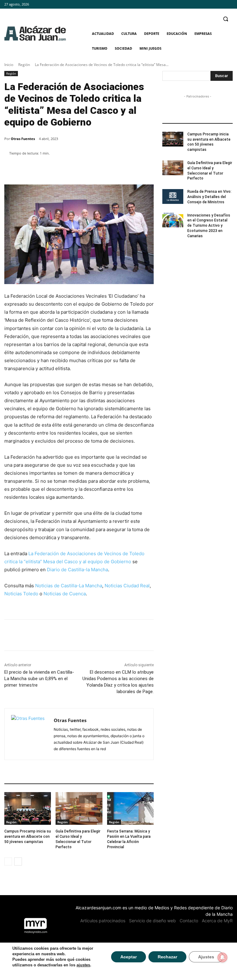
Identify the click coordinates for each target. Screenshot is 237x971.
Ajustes (206, 956)
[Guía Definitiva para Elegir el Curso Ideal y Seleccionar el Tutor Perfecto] (79, 808)
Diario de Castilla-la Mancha (77, 569)
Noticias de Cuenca (65, 594)
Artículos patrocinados (102, 920)
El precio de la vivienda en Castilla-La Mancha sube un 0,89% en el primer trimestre (39, 678)
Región (24, 64)
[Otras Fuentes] (29, 734)
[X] (229, 4)
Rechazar (167, 956)
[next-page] (18, 861)
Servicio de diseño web (152, 920)
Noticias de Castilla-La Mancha (68, 586)
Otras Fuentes (23, 138)
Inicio (8, 64)
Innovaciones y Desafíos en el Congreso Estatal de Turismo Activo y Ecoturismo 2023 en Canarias (208, 225)
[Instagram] (220, 4)
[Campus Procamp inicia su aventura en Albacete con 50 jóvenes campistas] (27, 808)
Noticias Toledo (21, 594)
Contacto (189, 920)
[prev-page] (8, 861)
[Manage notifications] (222, 957)
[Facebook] (212, 4)
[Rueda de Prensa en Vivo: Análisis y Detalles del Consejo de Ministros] (172, 196)
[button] (225, 19)
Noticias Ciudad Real (127, 586)
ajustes (83, 965)
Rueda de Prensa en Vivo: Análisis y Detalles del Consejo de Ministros (209, 196)
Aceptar (128, 956)
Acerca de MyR (217, 920)
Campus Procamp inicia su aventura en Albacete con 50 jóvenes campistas (27, 836)
